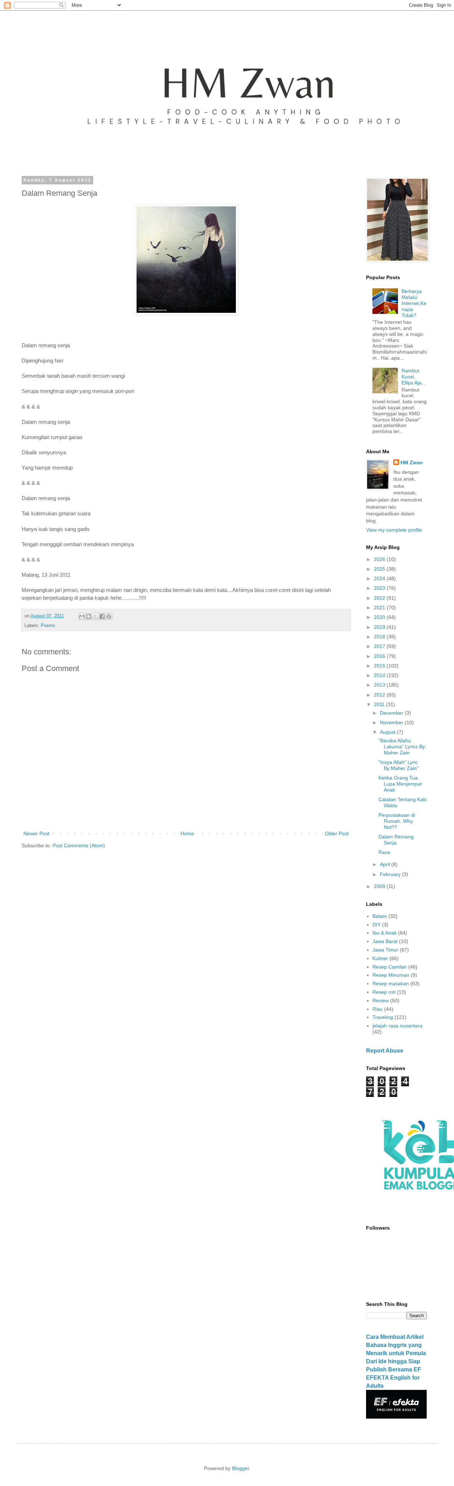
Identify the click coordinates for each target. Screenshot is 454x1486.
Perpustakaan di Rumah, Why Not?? (396, 821)
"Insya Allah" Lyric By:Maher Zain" (398, 765)
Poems (48, 625)
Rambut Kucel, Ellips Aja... (414, 377)
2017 (380, 646)
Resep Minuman (390, 975)
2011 (380, 704)
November (392, 722)
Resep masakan (390, 983)
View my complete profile (394, 530)
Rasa (384, 852)
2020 (380, 617)
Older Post (337, 833)
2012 (380, 695)
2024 (380, 578)
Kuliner (380, 958)
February (391, 874)
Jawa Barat (385, 941)
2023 (380, 588)
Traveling (382, 1017)
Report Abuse (384, 1050)
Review (380, 1000)
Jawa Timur (385, 950)
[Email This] (81, 616)
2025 (380, 569)
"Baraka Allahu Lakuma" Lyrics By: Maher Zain (402, 746)
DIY (376, 924)
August (388, 732)
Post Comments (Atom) (78, 845)
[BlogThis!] (88, 616)
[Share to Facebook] (102, 616)
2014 (380, 675)
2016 (380, 656)
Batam (379, 916)
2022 (380, 598)
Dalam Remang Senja (396, 839)
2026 (380, 559)
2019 (380, 627)
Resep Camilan (389, 967)
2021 (380, 607)
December (392, 713)
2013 (380, 685)
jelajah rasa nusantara (397, 1025)
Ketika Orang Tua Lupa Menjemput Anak (400, 784)
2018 (380, 636)
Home (187, 833)
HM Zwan (411, 462)
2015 (380, 666)
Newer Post (36, 833)
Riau (377, 1009)
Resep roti (383, 992)
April (385, 864)
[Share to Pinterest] (108, 616)
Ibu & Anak (384, 933)
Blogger (240, 1468)
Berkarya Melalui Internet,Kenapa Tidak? (414, 303)
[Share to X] (95, 616)
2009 (380, 886)
